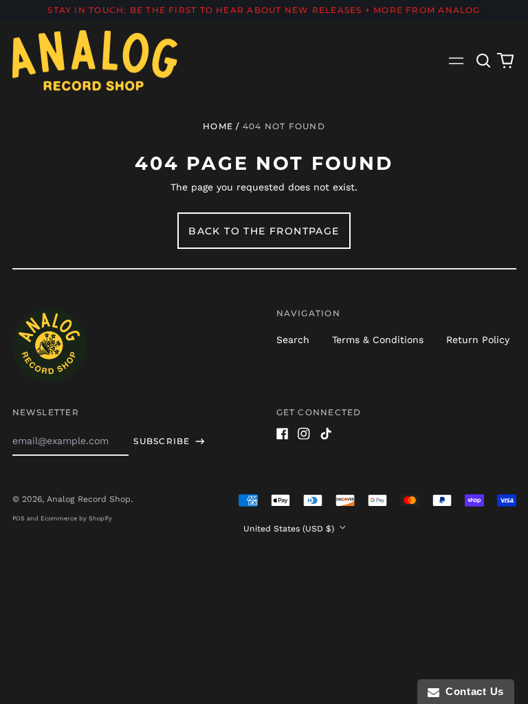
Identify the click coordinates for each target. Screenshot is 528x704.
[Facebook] (282, 434)
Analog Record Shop (89, 499)
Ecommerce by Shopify (76, 518)
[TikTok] (326, 434)
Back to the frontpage (263, 231)
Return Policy (477, 339)
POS (18, 518)
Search (292, 339)
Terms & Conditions (378, 339)
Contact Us (471, 691)
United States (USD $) (290, 529)
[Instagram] (304, 434)
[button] (484, 61)
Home (218, 126)
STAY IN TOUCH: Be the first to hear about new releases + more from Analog (263, 10)
